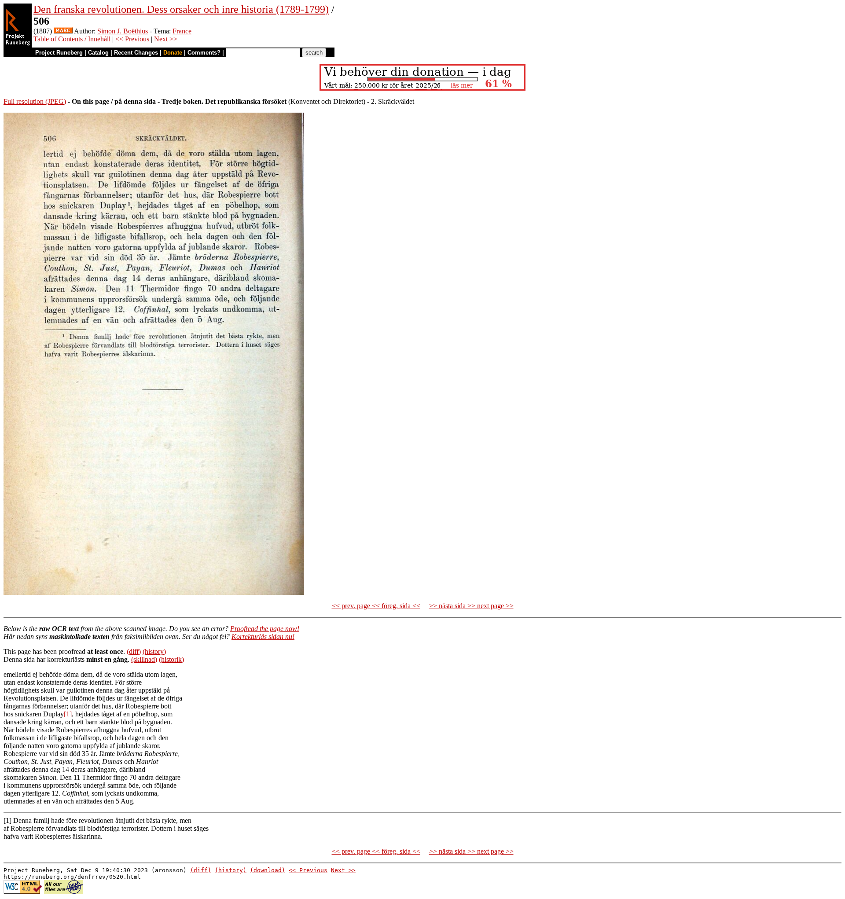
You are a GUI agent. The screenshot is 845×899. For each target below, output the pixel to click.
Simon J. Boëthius (122, 31)
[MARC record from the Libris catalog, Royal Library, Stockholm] (63, 31)
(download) (267, 870)
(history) (154, 651)
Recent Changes (136, 52)
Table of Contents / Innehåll (71, 39)
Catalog (98, 52)
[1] (68, 714)
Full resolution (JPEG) (35, 101)
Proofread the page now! (264, 628)
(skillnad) (144, 659)
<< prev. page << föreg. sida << (376, 605)
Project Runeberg (59, 52)
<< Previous (132, 39)
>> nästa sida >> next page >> (471, 605)
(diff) (134, 651)
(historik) (171, 659)
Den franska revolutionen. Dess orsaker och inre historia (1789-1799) (181, 9)
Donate (172, 52)
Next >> (165, 39)
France (182, 31)
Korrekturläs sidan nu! (262, 636)
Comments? (203, 52)
